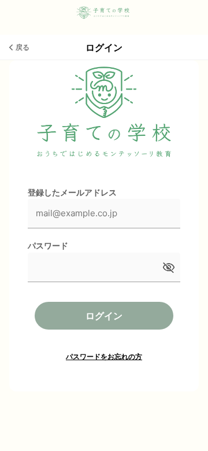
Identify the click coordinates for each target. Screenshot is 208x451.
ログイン (104, 315)
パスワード (48, 245)
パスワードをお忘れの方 (104, 356)
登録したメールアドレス (72, 192)
